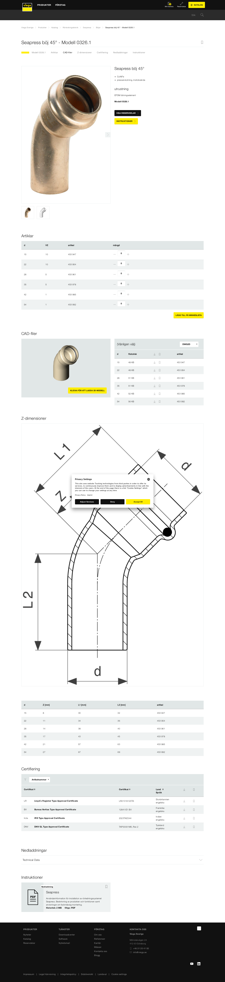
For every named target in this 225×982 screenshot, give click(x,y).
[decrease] (114, 254)
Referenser (99, 939)
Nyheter (27, 934)
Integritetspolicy (68, 974)
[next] (107, 134)
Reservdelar (29, 943)
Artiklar (54, 52)
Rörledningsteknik (70, 27)
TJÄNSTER (64, 929)
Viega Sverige (27, 27)
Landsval (102, 974)
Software (63, 939)
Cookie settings (119, 974)
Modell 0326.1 (39, 52)
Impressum (28, 974)
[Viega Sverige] (27, 5)
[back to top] (199, 928)
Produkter (42, 27)
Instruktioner (139, 52)
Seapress (87, 27)
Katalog (54, 27)
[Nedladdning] (155, 362)
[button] (112, 860)
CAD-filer (67, 52)
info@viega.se (140, 952)
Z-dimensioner (84, 52)
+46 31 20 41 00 (141, 948)
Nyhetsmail (64, 943)
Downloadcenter (67, 934)
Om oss (98, 934)
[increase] (128, 254)
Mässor (97, 947)
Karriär (97, 943)
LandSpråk (159, 791)
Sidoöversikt (87, 974)
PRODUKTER (30, 929)
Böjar (98, 27)
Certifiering (102, 52)
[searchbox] (110, 15)
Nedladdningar (120, 52)
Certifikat (29, 789)
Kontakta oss (100, 951)
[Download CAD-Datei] (154, 354)
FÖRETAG (99, 929)
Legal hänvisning (47, 974)
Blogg (97, 955)
